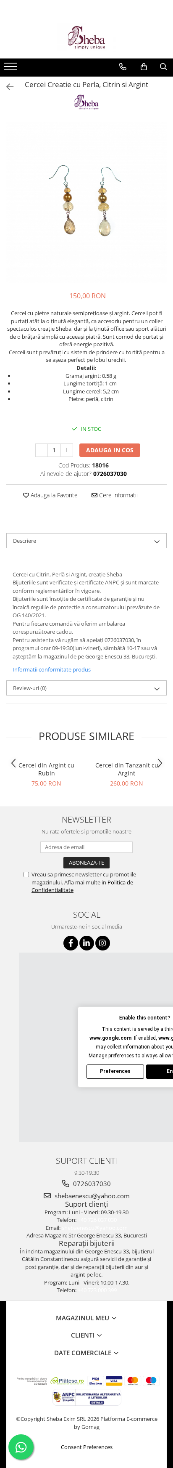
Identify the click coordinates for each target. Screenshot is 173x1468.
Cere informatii (117, 495)
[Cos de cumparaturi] (144, 66)
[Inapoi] (6, 87)
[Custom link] (11, 69)
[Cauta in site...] (163, 66)
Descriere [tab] (24, 540)
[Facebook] (70, 943)
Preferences (115, 1071)
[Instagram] (102, 943)
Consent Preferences (87, 1447)
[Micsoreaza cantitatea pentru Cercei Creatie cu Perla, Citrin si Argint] (41, 450)
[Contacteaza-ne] (122, 66)
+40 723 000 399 (97, 1290)
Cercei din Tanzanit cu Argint (126, 769)
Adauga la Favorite (53, 495)
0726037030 (91, 1183)
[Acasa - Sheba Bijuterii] (86, 37)
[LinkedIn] (86, 943)
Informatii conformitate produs (52, 669)
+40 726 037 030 (97, 1220)
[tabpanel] (86, 202)
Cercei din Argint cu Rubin (46, 769)
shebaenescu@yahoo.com (91, 1196)
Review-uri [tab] (30, 688)
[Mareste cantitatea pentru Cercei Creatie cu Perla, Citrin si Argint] (66, 450)
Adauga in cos (110, 450)
